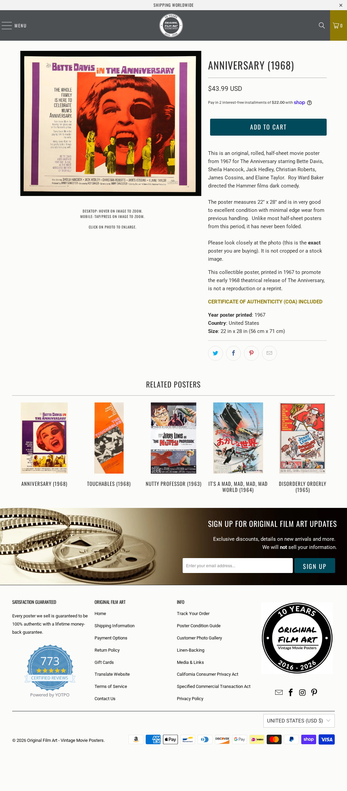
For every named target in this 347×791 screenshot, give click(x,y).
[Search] (321, 25)
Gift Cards (104, 662)
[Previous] (20, 448)
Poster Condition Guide (199, 625)
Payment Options (111, 637)
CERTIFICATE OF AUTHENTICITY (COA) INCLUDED (265, 302)
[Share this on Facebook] (233, 353)
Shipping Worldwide (174, 5)
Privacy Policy (190, 698)
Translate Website (112, 674)
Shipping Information (115, 625)
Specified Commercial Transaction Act (213, 686)
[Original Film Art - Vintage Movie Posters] (171, 25)
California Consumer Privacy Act (207, 674)
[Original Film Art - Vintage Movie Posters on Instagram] (303, 693)
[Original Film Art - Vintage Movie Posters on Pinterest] (314, 693)
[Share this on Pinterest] (251, 353)
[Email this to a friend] (269, 353)
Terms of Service (111, 686)
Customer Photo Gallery (199, 637)
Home (100, 613)
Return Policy (107, 650)
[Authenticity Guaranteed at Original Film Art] (12, 702)
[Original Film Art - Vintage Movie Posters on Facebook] (291, 693)
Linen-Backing (190, 650)
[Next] (327, 448)
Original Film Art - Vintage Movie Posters (65, 740)
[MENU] (3, 25)
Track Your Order (193, 613)
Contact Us (105, 698)
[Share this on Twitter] (215, 353)
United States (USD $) (295, 721)
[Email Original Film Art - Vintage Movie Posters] (279, 693)
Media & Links (190, 662)
